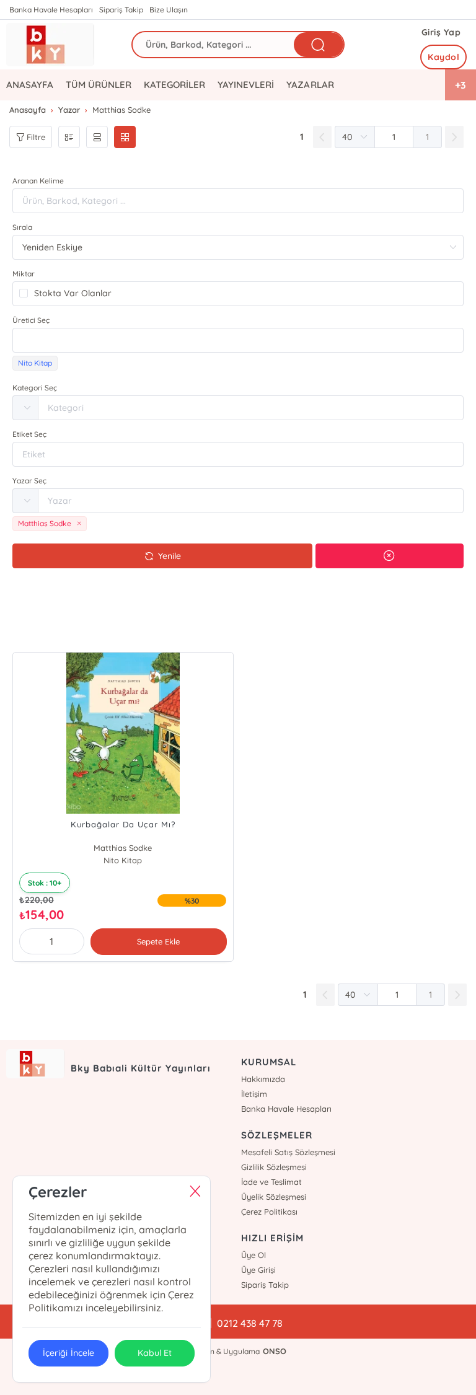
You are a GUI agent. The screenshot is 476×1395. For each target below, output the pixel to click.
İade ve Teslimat (271, 1182)
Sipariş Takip (121, 9)
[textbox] (238, 340)
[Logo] (50, 44)
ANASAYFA (29, 84)
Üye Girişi (258, 1270)
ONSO (274, 1351)
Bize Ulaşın (168, 9)
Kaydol (443, 57)
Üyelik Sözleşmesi (273, 1197)
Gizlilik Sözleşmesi (274, 1167)
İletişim (254, 1094)
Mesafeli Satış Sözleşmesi (288, 1152)
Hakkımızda (263, 1079)
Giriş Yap (441, 32)
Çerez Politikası (269, 1212)
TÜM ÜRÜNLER (98, 84)
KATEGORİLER (174, 84)
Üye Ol (253, 1255)
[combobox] (238, 340)
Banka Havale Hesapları (51, 9)
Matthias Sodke (123, 848)
